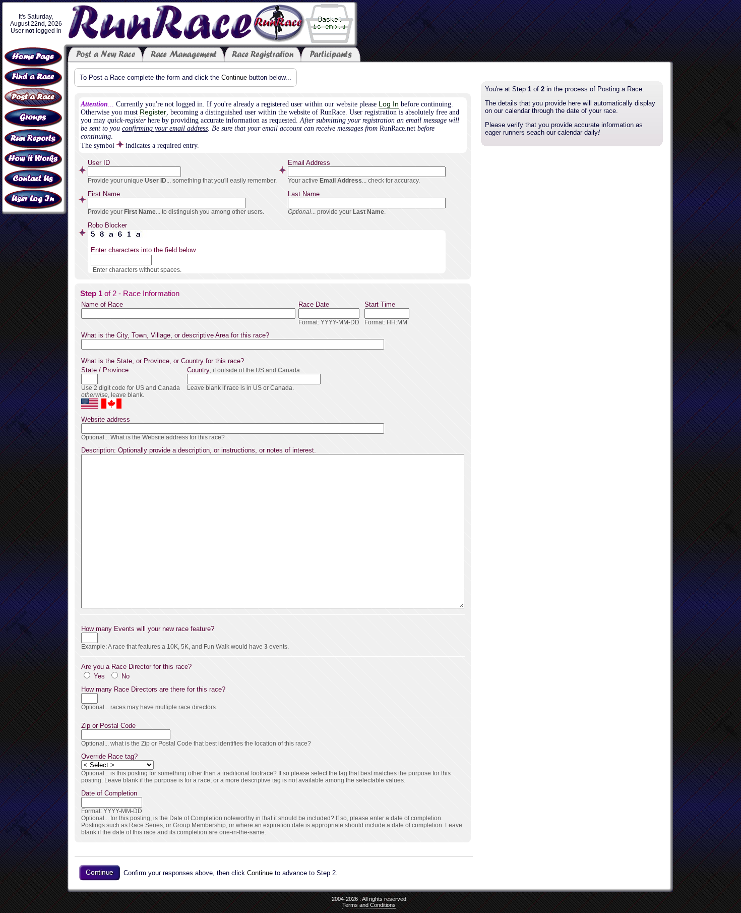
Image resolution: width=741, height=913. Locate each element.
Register (153, 112)
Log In (389, 104)
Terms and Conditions (369, 905)
